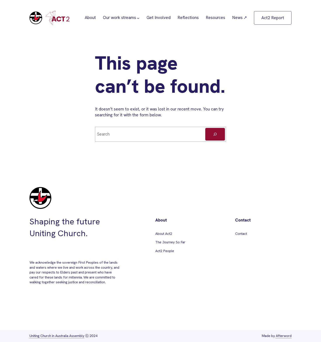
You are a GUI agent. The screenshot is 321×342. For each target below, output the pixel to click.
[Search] (215, 134)
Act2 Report (272, 18)
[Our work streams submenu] (138, 18)
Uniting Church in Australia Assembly (56, 335)
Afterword (284, 335)
